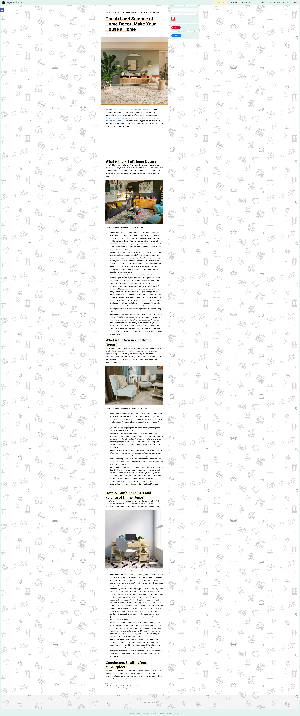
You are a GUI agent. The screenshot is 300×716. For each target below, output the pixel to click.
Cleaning (261, 2)
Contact (167, 713)
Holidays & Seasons (290, 2)
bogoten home (14, 2)
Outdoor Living (274, 2)
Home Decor (219, 2)
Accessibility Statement (150, 702)
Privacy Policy (141, 713)
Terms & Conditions (158, 713)
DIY (254, 2)
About (172, 713)
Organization (245, 2)
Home (107, 12)
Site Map (176, 713)
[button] (2, 10)
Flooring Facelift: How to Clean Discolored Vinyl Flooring (124, 686)
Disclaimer (149, 713)
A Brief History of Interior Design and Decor (120, 688)
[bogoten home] (4, 2)
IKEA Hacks (233, 2)
